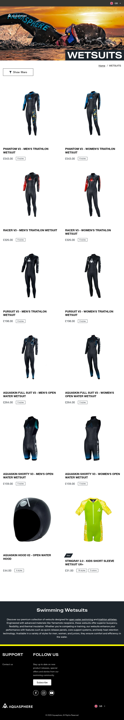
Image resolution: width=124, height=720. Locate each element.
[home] (17, 706)
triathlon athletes (107, 619)
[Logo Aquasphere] (17, 15)
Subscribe (42, 682)
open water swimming (81, 619)
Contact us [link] (7, 664)
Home (102, 65)
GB (116, 3)
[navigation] (15, 674)
